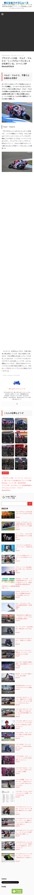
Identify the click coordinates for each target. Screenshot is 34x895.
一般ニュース (4, 588)
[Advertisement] (17, 34)
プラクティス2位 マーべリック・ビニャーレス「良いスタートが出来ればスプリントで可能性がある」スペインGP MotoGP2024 (17, 480)
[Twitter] (17, 404)
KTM (17, 608)
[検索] (29, 504)
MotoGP (5, 473)
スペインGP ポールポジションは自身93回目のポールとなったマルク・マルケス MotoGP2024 (17, 488)
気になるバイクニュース (17, 55)
